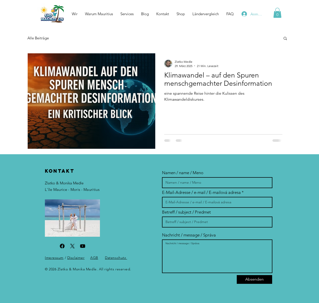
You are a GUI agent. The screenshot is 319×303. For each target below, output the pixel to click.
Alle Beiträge (38, 38)
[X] (72, 246)
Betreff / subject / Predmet (186, 212)
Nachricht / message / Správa (189, 235)
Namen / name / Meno (182, 173)
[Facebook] (62, 246)
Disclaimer (76, 257)
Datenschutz (115, 257)
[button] (206, 14)
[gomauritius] (83, 246)
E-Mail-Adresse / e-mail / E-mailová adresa (201, 192)
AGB (94, 257)
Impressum (54, 257)
